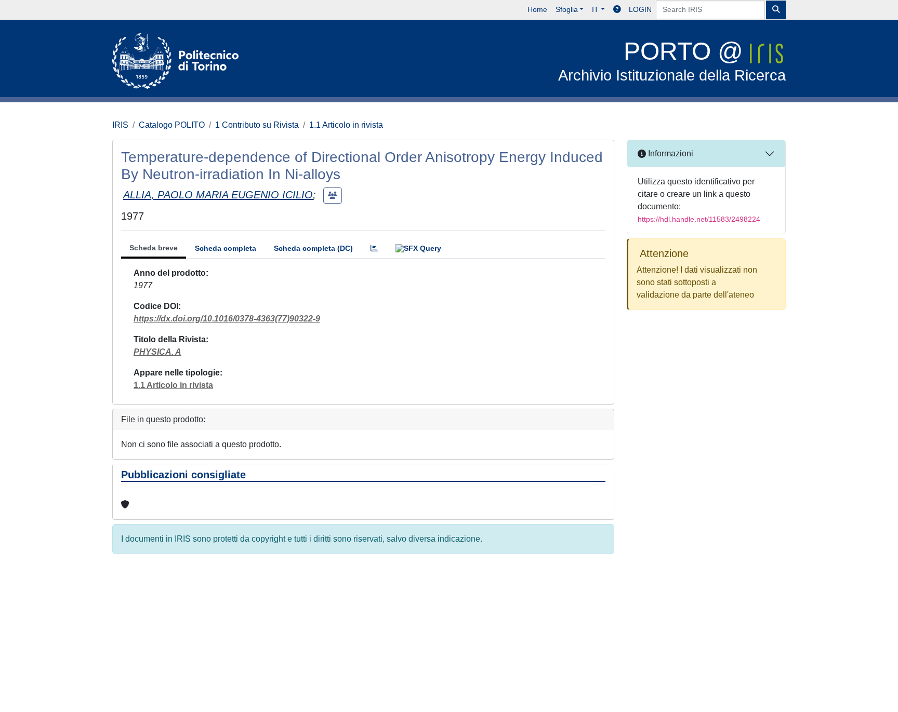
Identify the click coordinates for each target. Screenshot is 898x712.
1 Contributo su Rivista (257, 124)
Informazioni (669, 153)
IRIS (120, 124)
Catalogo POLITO (172, 124)
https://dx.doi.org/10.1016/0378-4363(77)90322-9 (227, 318)
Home (537, 9)
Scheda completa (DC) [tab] (313, 248)
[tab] (374, 248)
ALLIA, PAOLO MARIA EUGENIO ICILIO (218, 194)
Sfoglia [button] (567, 9)
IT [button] (595, 9)
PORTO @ (672, 60)
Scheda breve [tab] (153, 248)
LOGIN (640, 9)
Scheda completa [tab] (225, 248)
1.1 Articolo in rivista (346, 124)
